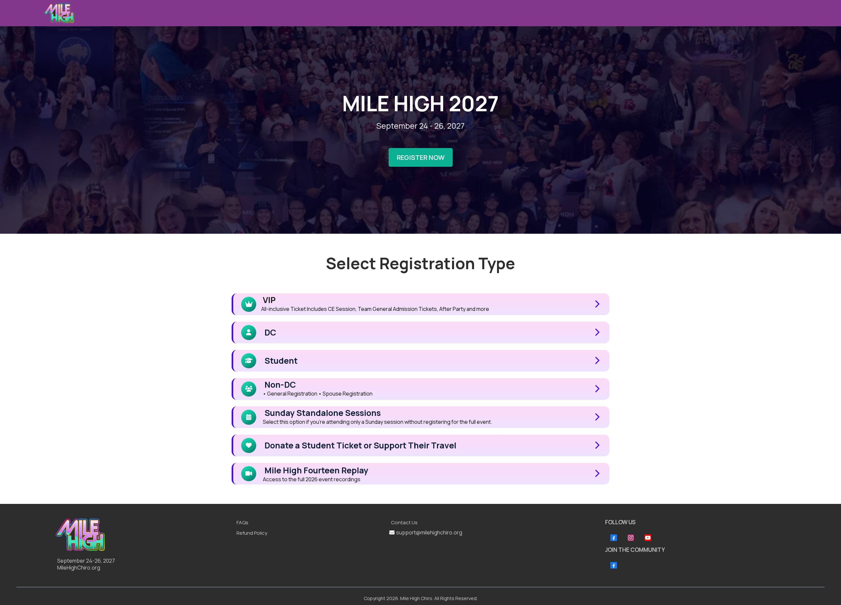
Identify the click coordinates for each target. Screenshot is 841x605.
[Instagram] (630, 537)
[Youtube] (647, 537)
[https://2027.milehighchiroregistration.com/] (143, 535)
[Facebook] (613, 537)
